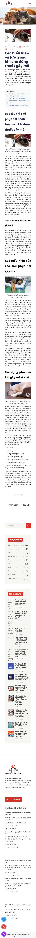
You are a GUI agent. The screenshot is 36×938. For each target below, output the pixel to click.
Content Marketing (12, 47)
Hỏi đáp (10, 552)
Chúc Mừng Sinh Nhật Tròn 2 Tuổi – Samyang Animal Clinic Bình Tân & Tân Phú (21, 640)
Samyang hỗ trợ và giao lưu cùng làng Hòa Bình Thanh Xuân (21, 687)
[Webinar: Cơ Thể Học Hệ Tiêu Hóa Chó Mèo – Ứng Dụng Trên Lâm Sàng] (11, 618)
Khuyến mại (11, 556)
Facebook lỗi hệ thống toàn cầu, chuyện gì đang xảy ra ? (20, 666)
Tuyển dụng (11, 574)
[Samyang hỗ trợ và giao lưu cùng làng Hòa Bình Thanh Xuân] (11, 688)
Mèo (9, 563)
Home (8, 13)
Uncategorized (12, 578)
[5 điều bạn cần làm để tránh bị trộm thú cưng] (11, 725)
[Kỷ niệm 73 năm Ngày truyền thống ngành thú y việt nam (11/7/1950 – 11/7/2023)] (11, 698)
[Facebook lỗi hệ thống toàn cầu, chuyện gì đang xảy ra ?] (11, 666)
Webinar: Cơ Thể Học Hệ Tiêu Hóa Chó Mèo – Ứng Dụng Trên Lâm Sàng (21, 615)
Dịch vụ (10, 549)
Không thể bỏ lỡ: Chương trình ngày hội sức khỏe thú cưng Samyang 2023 (21, 713)
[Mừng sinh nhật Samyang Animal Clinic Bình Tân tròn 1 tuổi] (11, 734)
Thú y (9, 567)
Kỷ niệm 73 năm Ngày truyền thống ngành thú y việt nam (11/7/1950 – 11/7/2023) (21, 700)
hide (14, 91)
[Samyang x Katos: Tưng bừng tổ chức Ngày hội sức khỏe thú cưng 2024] (11, 655)
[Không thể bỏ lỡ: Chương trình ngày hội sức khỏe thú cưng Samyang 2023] (11, 712)
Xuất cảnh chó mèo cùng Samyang (20, 630)
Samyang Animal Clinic (19, 934)
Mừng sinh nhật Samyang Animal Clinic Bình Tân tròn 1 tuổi (21, 733)
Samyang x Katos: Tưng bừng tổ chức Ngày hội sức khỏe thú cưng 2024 (21, 653)
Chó (15, 13)
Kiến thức (10, 560)
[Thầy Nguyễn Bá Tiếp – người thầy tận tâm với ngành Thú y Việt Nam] (11, 677)
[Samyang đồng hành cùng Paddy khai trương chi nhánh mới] (11, 604)
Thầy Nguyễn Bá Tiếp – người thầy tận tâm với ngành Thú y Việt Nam (21, 677)
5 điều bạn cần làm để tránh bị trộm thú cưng (21, 724)
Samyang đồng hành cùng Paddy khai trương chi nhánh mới (21, 602)
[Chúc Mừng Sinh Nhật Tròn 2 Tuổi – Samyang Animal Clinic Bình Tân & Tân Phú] (11, 640)
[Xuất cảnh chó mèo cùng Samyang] (11, 631)
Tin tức (10, 571)
